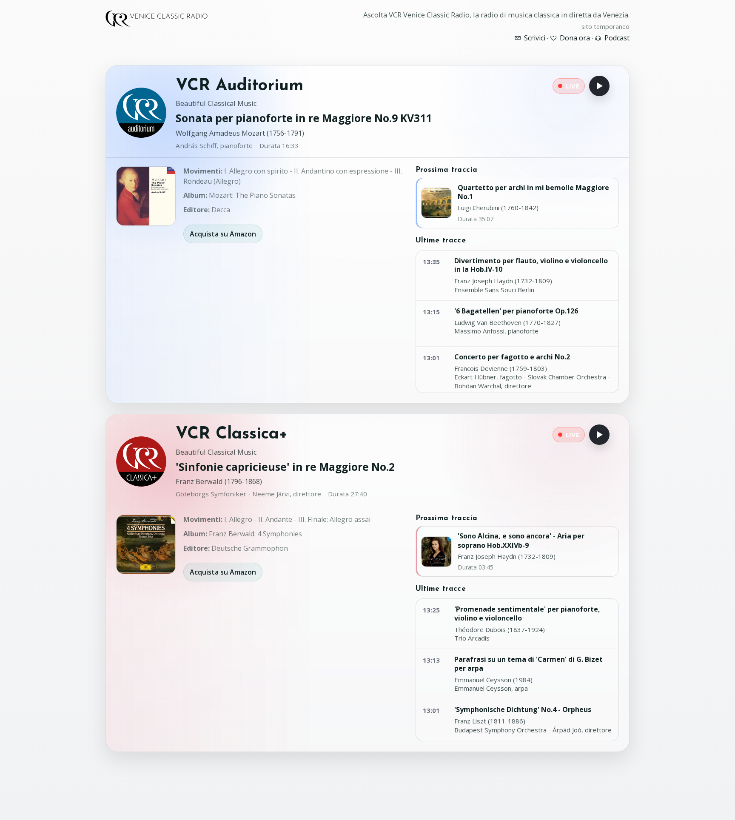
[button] (146, 196)
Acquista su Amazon (223, 234)
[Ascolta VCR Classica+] (599, 434)
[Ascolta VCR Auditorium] (599, 86)
